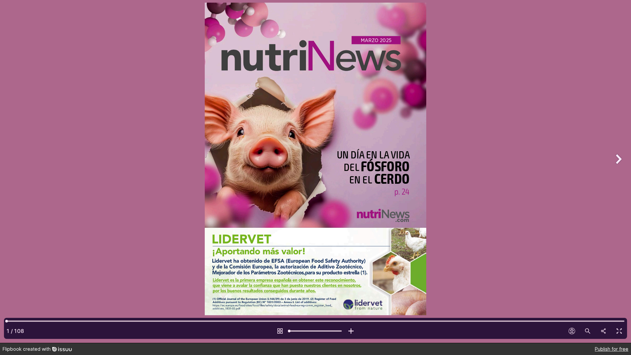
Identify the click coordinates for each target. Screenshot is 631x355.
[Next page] (618, 171)
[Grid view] (280, 331)
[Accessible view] (571, 331)
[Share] (603, 331)
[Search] (587, 331)
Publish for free (611, 349)
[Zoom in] (351, 331)
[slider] (315, 331)
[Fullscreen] (619, 331)
